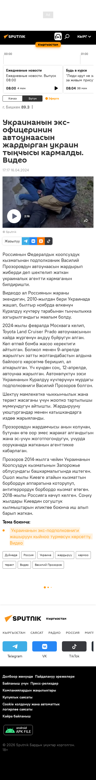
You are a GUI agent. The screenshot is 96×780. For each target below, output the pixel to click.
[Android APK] (18, 730)
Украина (45, 555)
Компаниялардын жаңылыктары (29, 690)
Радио (54, 632)
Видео (24, 565)
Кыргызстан (14, 632)
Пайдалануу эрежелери (54, 676)
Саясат (36, 632)
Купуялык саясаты (18, 697)
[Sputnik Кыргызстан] (15, 38)
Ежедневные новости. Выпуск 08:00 (31, 77)
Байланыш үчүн (15, 683)
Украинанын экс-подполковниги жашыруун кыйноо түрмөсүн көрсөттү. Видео (51, 536)
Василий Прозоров (48, 565)
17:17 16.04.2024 (16, 170)
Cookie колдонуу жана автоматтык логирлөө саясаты (31, 706)
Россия (29, 555)
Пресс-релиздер (44, 683)
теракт (9, 565)
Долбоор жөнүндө (18, 676)
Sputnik (11, 232)
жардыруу (64, 555)
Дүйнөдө (11, 555)
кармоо (83, 555)
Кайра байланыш (17, 716)
